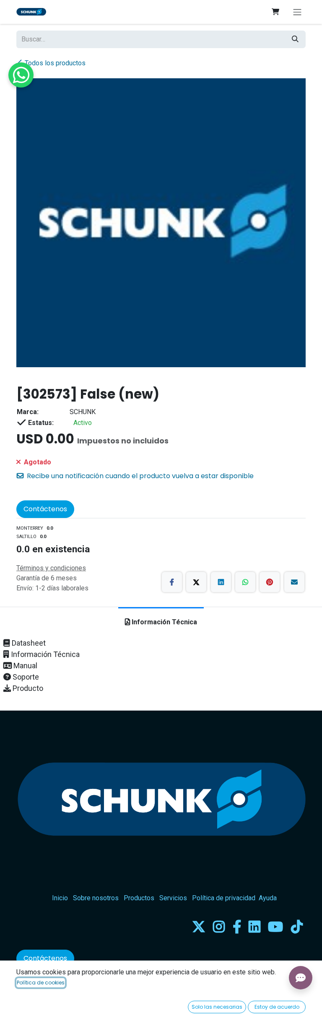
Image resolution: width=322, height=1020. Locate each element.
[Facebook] (172, 582)
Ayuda (268, 898)
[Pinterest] (270, 582)
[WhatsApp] (245, 582)
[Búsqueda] (295, 39)
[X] (196, 582)
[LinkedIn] (221, 582)
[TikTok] (296, 926)
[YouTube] (275, 926)
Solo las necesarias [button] (217, 1006)
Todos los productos (55, 63)
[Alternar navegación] (297, 12)
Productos (139, 898)
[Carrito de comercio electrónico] (275, 11)
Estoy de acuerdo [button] (276, 1006)
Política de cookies (41, 982)
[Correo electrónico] (294, 582)
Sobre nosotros (96, 898)
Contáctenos (45, 509)
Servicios (173, 898)
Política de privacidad (223, 898)
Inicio (60, 898)
